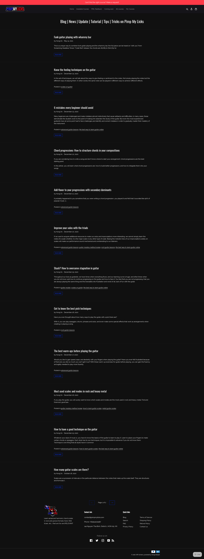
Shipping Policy (145, 520)
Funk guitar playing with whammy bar (72, 37)
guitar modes (66, 288)
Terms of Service (146, 517)
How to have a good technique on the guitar (75, 429)
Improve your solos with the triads (71, 228)
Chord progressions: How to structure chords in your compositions (87, 150)
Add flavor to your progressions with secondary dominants (82, 190)
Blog (124, 517)
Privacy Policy (128, 526)
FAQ (124, 523)
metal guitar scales (109, 408)
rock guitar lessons (108, 247)
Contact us (144, 526)
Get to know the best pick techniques (72, 308)
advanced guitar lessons (70, 130)
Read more (58, 54)
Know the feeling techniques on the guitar (75, 70)
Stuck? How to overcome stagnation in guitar (76, 268)
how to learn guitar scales (92, 408)
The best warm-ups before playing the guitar (76, 351)
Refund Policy (145, 523)
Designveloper (155, 554)
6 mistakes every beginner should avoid (73, 107)
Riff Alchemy (140, 554)
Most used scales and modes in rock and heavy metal (80, 391)
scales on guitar (66, 87)
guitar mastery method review (90, 247)
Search (125, 520)
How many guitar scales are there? (71, 469)
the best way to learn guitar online (91, 130)
